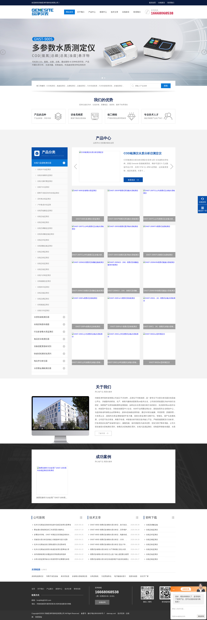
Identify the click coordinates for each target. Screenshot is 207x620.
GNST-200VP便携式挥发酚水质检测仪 (123, 219)
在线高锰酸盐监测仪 (44, 211)
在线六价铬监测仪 (44, 275)
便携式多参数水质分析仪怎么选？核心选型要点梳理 (109, 554)
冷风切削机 (94, 576)
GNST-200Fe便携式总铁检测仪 (87, 326)
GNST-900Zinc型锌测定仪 (159, 362)
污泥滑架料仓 (106, 576)
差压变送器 (65, 576)
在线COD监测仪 (43, 310)
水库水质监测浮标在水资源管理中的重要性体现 (51, 559)
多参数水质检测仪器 (79, 576)
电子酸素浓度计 (120, 576)
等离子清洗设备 (52, 576)
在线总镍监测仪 (43, 269)
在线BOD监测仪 (43, 287)
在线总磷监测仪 (43, 299)
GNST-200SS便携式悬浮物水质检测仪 (123, 255)
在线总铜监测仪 (43, 252)
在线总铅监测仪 (43, 263)
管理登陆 (38, 617)
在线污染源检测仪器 (42, 163)
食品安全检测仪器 (41, 339)
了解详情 (101, 433)
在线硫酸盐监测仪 (44, 281)
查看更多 (131, 180)
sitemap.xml (111, 613)
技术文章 (114, 12)
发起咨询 (201, 616)
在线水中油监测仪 (44, 169)
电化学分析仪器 (40, 361)
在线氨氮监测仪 (43, 305)
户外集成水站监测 (44, 205)
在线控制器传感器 (41, 324)
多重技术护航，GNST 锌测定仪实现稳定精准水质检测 (53, 535)
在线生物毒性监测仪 (44, 175)
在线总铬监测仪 (43, 222)
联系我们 (170, 3)
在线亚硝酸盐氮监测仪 (45, 234)
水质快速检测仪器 (41, 317)
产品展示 (49, 589)
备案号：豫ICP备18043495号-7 (93, 613)
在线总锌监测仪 (43, 240)
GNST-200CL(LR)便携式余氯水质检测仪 (88, 362)
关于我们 (80, 12)
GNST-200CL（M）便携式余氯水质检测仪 (159, 326)
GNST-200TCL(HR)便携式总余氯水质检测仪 (88, 255)
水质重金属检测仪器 (42, 368)
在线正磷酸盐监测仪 (44, 228)
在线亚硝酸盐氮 (152, 525)
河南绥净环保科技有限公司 (48, 3)
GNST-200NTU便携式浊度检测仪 (159, 255)
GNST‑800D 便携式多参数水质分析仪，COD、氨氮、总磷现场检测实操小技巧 (109, 539)
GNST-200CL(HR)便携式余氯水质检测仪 (124, 362)
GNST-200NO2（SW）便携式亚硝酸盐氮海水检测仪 (124, 291)
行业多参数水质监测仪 (43, 332)
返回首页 (152, 3)
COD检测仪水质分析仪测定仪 (143, 153)
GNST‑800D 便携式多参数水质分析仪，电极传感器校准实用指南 (109, 535)
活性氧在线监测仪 (44, 199)
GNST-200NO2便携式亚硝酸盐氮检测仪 (88, 291)
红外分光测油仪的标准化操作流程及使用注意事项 (52, 525)
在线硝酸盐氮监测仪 (44, 246)
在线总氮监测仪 (43, 293)
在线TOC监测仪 (43, 187)
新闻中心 (103, 12)
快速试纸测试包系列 (42, 354)
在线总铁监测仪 (43, 258)
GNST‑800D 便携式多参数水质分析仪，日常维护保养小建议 (109, 530)
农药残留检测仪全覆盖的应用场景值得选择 (50, 554)
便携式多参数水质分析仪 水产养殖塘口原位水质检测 (109, 549)
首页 (33, 589)
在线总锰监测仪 (43, 216)
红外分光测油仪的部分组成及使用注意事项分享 (51, 549)
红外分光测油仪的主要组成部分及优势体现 (50, 544)
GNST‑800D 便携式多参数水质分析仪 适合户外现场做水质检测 (109, 544)
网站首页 (69, 12)
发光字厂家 (144, 576)
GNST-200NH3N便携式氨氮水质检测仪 (159, 291)
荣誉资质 (77, 589)
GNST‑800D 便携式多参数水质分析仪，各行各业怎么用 (109, 525)
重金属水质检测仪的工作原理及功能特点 (49, 530)
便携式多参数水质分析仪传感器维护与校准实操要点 (109, 559)
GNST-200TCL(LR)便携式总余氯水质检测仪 (159, 219)
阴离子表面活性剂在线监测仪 (48, 193)
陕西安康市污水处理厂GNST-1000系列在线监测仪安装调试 (52, 498)
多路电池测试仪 (37, 576)
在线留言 (161, 3)
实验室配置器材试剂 (42, 346)
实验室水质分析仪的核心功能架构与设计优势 (51, 539)
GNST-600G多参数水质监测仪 (88, 219)
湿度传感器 (133, 576)
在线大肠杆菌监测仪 (44, 181)
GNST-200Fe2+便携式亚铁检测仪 (123, 326)
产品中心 (92, 12)
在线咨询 (102, 602)
